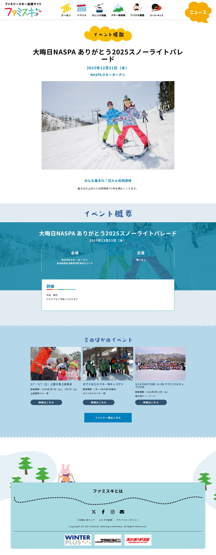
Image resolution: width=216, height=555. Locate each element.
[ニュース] (198, 12)
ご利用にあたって (86, 519)
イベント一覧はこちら (108, 417)
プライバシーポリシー (127, 519)
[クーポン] (66, 10)
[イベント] (82, 10)
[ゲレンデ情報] (99, 10)
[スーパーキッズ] (156, 10)
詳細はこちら (46, 402)
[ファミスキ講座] (137, 10)
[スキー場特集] (118, 10)
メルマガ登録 (105, 519)
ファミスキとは (108, 491)
